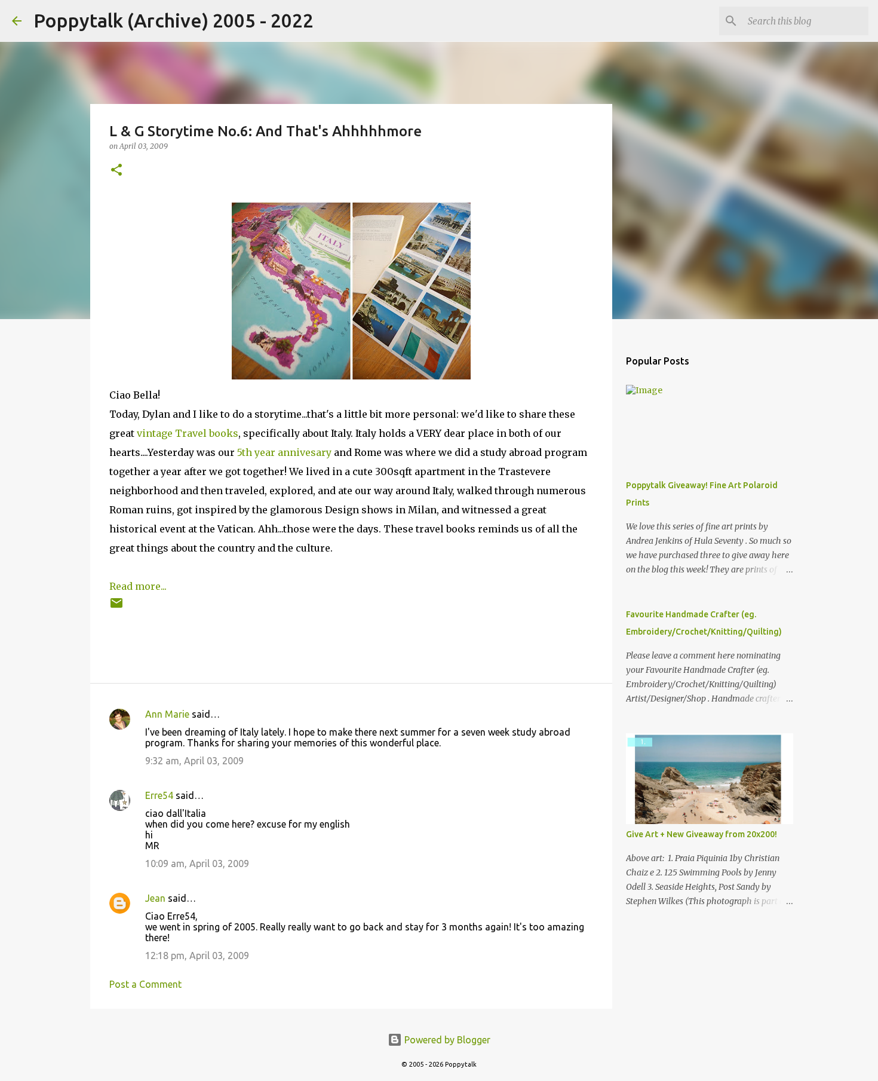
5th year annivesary (284, 452)
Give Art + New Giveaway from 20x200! (701, 834)
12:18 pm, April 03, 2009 (197, 955)
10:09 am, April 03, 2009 (197, 863)
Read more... (138, 586)
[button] (116, 171)
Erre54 (159, 795)
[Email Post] (116, 607)
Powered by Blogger (446, 1039)
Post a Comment (145, 984)
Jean (155, 898)
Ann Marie (167, 714)
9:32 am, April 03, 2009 (194, 760)
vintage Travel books (187, 433)
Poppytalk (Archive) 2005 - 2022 (173, 20)
